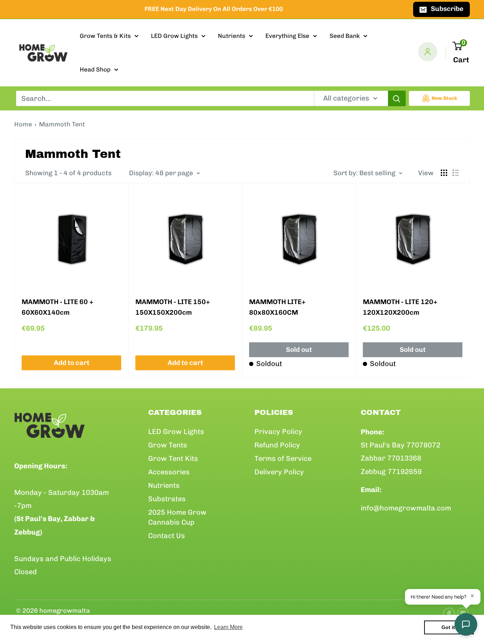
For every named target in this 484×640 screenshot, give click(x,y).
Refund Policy (277, 445)
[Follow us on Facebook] (446, 611)
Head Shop (95, 69)
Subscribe (447, 9)
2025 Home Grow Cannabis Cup (177, 517)
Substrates (167, 499)
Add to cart (71, 363)
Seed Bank (345, 35)
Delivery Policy (279, 472)
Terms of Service (282, 458)
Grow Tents (167, 445)
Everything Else (287, 35)
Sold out (299, 349)
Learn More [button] (228, 627)
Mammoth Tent (62, 124)
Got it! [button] (449, 627)
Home (23, 124)
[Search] (397, 98)
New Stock (444, 98)
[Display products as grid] (444, 173)
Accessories (169, 472)
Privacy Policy (278, 431)
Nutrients (231, 35)
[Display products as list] (455, 173)
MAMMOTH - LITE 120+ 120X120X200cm (400, 307)
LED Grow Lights (174, 35)
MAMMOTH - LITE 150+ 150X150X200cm (172, 307)
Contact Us (166, 535)
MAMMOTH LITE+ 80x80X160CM (277, 307)
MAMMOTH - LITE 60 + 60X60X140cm (58, 307)
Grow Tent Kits (173, 458)
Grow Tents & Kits (105, 35)
